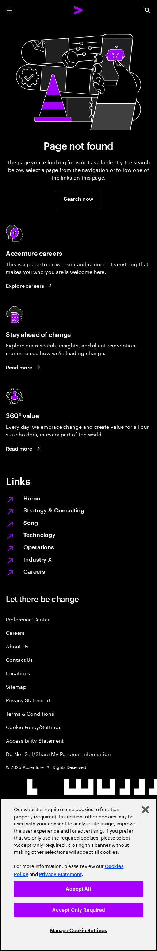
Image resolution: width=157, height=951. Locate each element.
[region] (78, 874)
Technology (39, 534)
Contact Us (19, 659)
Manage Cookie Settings (78, 930)
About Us (17, 646)
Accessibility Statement (35, 740)
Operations (38, 547)
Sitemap (16, 686)
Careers (34, 571)
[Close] (145, 810)
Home (31, 498)
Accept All (78, 889)
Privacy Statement (28, 700)
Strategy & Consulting (53, 510)
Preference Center (28, 619)
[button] (78, 198)
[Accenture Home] (78, 10)
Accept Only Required (78, 910)
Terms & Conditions (30, 713)
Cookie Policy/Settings (33, 727)
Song (30, 522)
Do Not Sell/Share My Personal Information (58, 754)
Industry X (37, 559)
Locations (18, 673)
